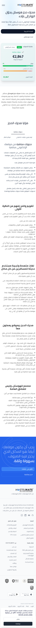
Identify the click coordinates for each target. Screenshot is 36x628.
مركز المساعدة (29, 562)
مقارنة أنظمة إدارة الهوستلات (28, 554)
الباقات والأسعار (12, 556)
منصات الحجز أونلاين (10, 47)
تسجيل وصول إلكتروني (27, 534)
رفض (18, 619)
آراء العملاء (13, 553)
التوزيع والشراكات (11, 525)
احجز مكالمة (28, 474)
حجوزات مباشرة (18, 132)
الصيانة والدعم (12, 531)
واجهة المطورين (11, 569)
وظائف (14, 563)
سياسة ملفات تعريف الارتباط (18, 613)
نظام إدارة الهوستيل (28, 525)
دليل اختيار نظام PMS (28, 550)
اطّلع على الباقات (27, 469)
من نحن (14, 547)
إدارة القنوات (30, 531)
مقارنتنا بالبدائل (29, 558)
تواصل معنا (13, 566)
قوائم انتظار (7, 137)
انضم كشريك (12, 560)
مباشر (19, 47)
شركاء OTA (13, 534)
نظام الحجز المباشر (29, 528)
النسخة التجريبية (28, 31)
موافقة (18, 623)
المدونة (31, 547)
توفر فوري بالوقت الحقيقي (24, 137)
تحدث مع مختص (28, 37)
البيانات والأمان (12, 528)
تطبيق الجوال (30, 538)
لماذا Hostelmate (11, 550)
